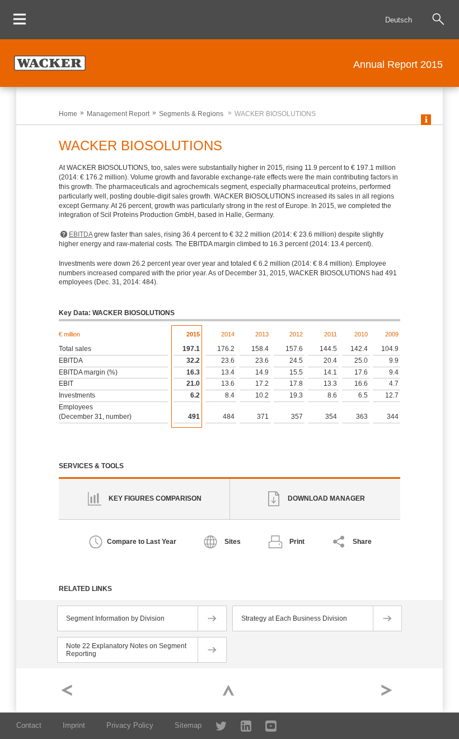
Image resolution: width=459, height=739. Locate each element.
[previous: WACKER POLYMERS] (69, 690)
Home (68, 114)
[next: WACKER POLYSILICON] (389, 690)
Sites (232, 542)
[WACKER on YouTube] (266, 725)
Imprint (74, 725)
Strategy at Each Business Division (294, 618)
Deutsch (398, 20)
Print (297, 542)
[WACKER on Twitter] (215, 725)
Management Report (118, 114)
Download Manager (326, 498)
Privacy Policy (129, 725)
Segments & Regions (191, 114)
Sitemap (188, 725)
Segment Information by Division (115, 618)
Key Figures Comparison (155, 498)
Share (362, 542)
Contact (28, 725)
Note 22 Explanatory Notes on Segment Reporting (126, 650)
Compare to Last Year (141, 542)
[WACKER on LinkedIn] (240, 725)
